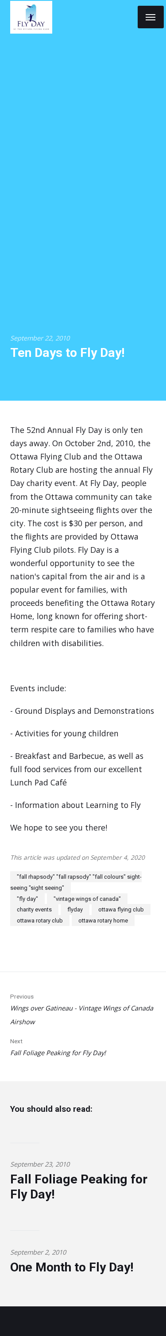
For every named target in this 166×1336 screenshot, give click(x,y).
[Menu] (151, 17)
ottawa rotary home (103, 920)
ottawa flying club (121, 909)
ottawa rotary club (40, 920)
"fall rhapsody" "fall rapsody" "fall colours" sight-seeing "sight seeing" (76, 882)
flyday (75, 909)
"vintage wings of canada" (87, 899)
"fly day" (27, 899)
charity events (34, 909)
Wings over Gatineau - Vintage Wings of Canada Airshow (81, 1009)
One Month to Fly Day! (72, 1267)
